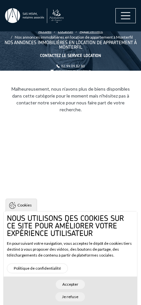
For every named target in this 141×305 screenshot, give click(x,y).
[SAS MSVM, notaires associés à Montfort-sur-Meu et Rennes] (34, 16)
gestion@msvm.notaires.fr (73, 71)
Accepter (70, 284)
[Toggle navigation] (125, 15)
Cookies (24, 205)
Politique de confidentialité (37, 268)
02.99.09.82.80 (73, 66)
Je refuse (70, 296)
